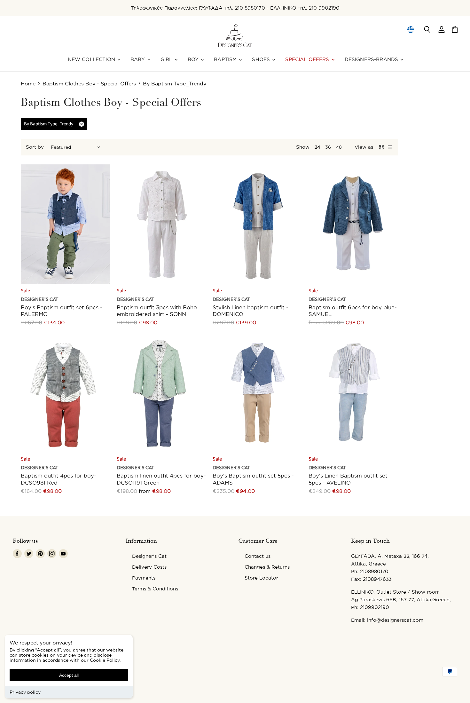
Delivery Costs (149, 567)
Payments (143, 578)
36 (328, 147)
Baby (138, 59)
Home (28, 83)
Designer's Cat (149, 556)
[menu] (410, 29)
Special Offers (308, 59)
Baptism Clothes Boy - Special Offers (89, 83)
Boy (194, 59)
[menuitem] (410, 29)
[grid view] (381, 147)
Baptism (226, 59)
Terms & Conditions (155, 588)
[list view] (390, 147)
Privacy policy (25, 692)
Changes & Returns (267, 567)
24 (317, 147)
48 (339, 147)
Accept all (69, 675)
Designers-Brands (372, 59)
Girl (167, 59)
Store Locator (261, 578)
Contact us (257, 556)
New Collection (92, 59)
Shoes (261, 59)
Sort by (35, 147)
